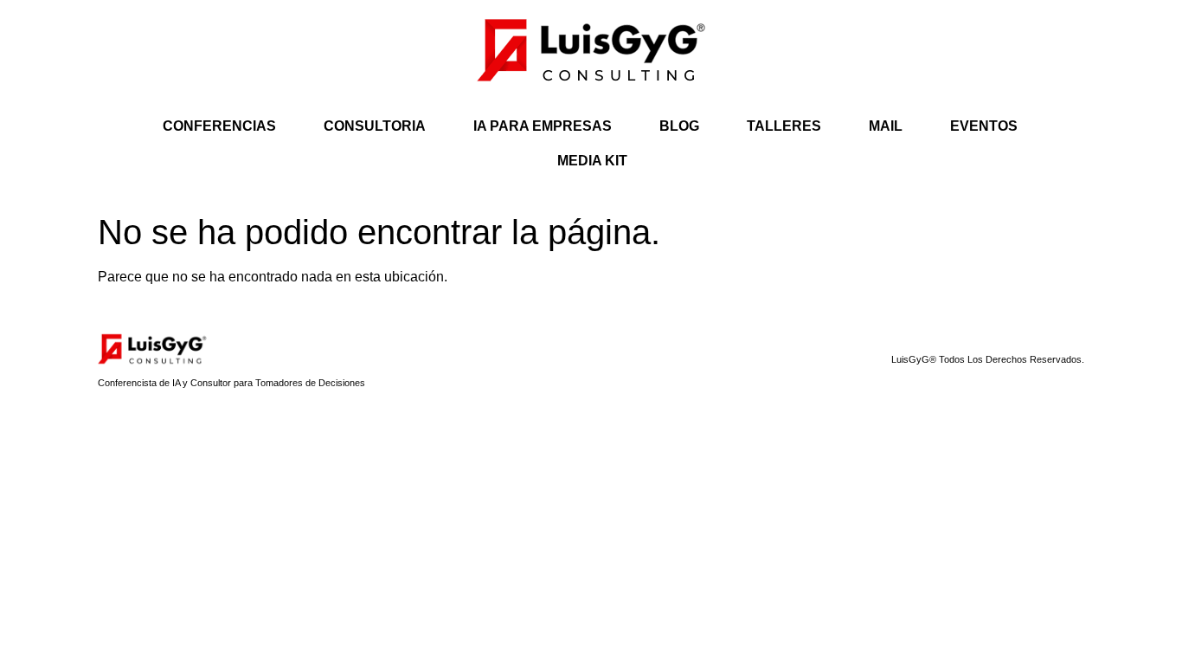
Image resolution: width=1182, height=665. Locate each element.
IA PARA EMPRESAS (542, 126)
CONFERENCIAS (219, 126)
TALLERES (784, 126)
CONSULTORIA (375, 126)
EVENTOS (984, 126)
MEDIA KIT (592, 160)
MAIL (886, 126)
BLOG (679, 126)
